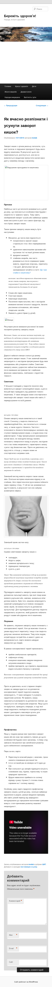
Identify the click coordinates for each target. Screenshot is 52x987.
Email (13, 948)
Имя (13, 935)
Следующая (42, 105)
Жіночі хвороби (11, 92)
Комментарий (15, 901)
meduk (34, 138)
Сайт (11, 962)
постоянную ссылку (29, 867)
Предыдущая (10, 105)
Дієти (34, 86)
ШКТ (44, 864)
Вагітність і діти (30, 97)
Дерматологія (26, 92)
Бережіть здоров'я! (20, 15)
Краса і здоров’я (21, 86)
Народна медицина (12, 97)
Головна (8, 86)
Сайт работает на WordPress (26, 982)
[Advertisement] (26, 62)
